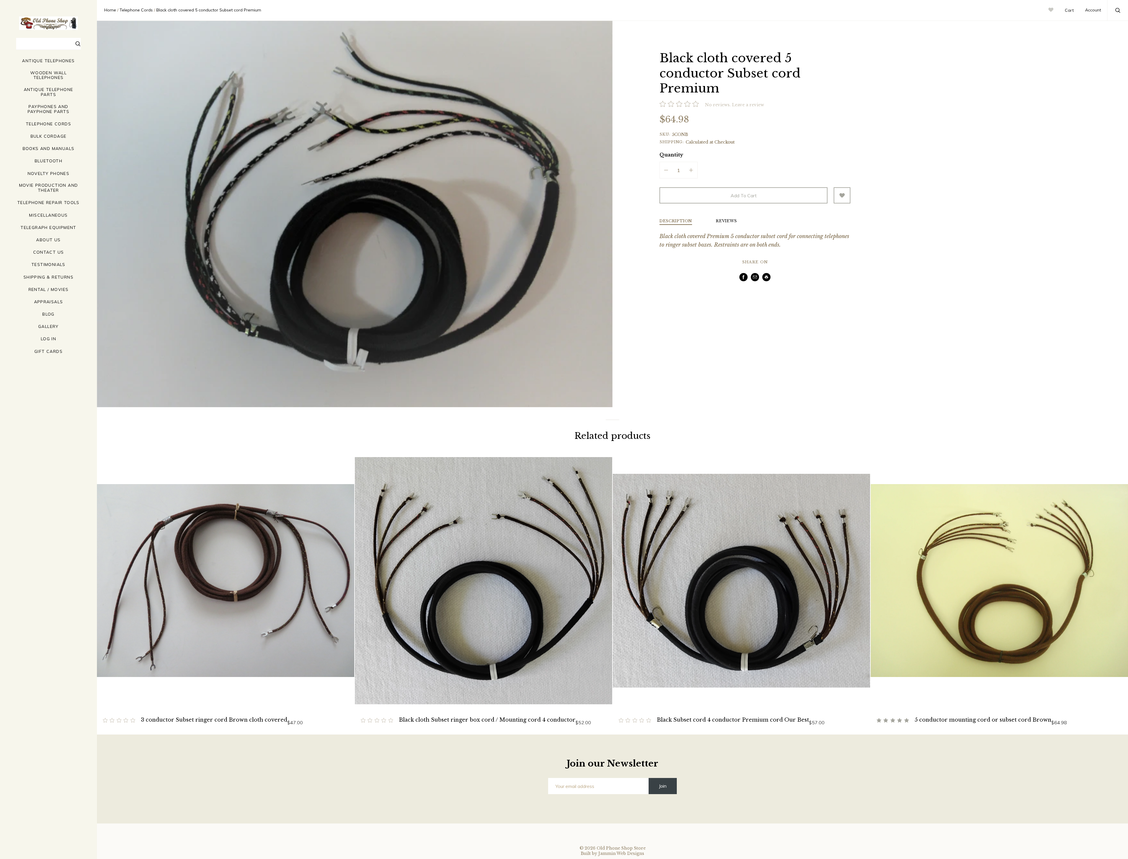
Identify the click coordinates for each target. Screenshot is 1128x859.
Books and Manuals (49, 148)
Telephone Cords (48, 124)
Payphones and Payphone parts (49, 109)
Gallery (48, 326)
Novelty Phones (49, 173)
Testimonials (48, 264)
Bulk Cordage (49, 136)
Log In (48, 338)
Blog (48, 314)
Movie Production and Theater (48, 188)
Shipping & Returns (48, 277)
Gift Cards (48, 351)
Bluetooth (49, 161)
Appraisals (48, 301)
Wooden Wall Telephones (48, 75)
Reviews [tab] (726, 221)
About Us (48, 240)
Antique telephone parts (48, 92)
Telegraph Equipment (48, 227)
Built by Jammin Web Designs (612, 853)
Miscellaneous (48, 215)
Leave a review (748, 104)
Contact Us (48, 252)
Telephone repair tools (48, 202)
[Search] (78, 44)
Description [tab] (675, 221)
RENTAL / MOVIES (48, 289)
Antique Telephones (48, 60)
